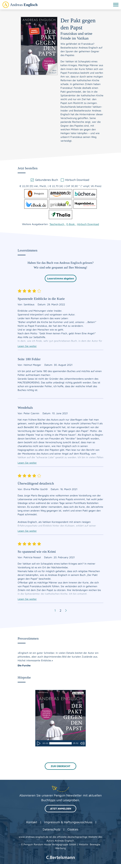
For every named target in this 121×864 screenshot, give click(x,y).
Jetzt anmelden (60, 808)
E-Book (71, 224)
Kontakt (31, 822)
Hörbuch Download (88, 224)
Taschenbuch (57, 224)
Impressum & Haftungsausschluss (68, 822)
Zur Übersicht (60, 766)
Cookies (72, 829)
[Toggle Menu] (115, 5)
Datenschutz (51, 829)
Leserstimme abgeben (60, 278)
